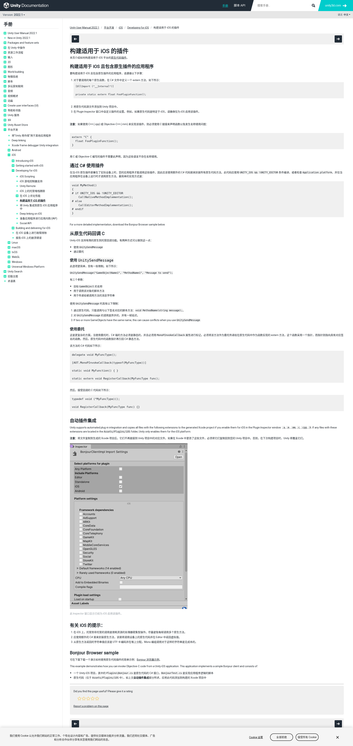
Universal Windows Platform (28, 266)
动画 (10, 100)
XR (9, 120)
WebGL (16, 256)
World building (16, 71)
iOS (14, 154)
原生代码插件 (118, 57)
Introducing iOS (24, 160)
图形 (10, 66)
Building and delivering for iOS (33, 228)
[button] (79, 698)
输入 (10, 57)
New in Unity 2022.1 (19, 37)
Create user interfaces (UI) (23, 105)
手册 (225, 5)
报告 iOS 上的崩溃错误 (29, 237)
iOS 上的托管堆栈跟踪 (32, 191)
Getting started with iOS (29, 165)
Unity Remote (28, 186)
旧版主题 (13, 276)
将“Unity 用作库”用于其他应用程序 (31, 135)
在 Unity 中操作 (16, 47)
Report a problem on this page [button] (91, 706)
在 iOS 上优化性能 (30, 195)
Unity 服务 (13, 115)
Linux (15, 242)
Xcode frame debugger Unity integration (35, 145)
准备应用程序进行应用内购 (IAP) (38, 218)
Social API (25, 223)
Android (16, 150)
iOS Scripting (27, 176)
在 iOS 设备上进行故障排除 (31, 232)
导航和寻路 (14, 110)
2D (9, 62)
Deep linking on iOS (31, 213)
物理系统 (13, 76)
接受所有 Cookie (307, 737)
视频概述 (13, 95)
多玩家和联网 (15, 86)
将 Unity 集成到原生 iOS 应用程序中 (39, 207)
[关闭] (337, 737)
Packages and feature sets (23, 42)
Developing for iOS (26, 170)
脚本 (10, 81)
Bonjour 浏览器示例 (148, 659)
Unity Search (15, 271)
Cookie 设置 (256, 737)
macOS (16, 247)
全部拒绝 (281, 737)
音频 (10, 91)
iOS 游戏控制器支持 (31, 181)
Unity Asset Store (18, 124)
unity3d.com (333, 5)
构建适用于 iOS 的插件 (33, 200)
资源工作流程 (15, 52)
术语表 (11, 281)
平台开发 (13, 129)
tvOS (14, 252)
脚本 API (239, 5)
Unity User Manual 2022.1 (22, 33)
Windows (17, 261)
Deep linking (19, 140)
